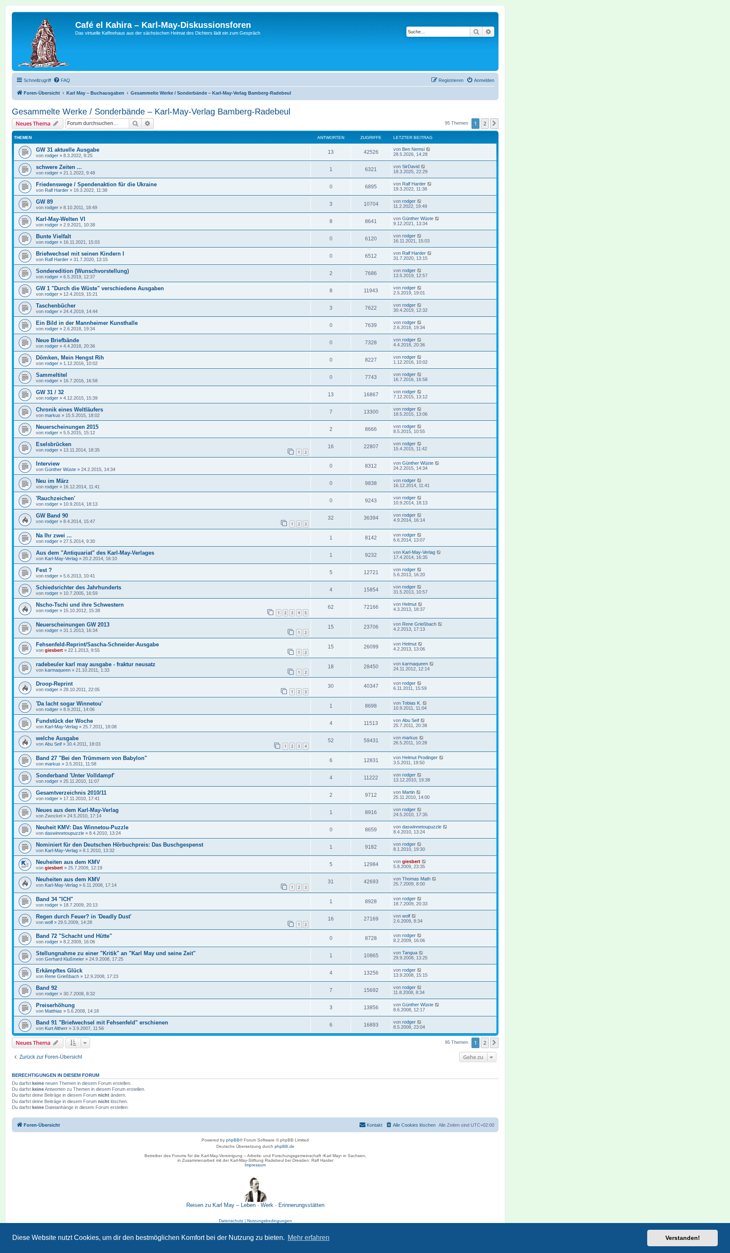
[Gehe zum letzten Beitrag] (428, 149)
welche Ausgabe (57, 738)
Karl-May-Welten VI (60, 219)
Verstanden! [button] (682, 1237)
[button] (494, 123)
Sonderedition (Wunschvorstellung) (82, 271)
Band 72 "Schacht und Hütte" (74, 936)
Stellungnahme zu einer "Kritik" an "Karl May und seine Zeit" (116, 953)
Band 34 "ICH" (54, 899)
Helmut (409, 604)
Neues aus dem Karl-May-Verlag (77, 810)
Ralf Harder (56, 190)
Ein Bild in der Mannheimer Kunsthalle (87, 323)
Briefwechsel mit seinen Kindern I (80, 254)
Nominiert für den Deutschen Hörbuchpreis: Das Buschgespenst (119, 845)
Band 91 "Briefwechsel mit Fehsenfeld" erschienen (102, 1022)
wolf (49, 922)
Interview (48, 463)
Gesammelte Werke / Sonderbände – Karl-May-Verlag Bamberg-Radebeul (151, 111)
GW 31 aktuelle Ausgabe (67, 150)
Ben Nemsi (413, 149)
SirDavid (410, 166)
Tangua (409, 952)
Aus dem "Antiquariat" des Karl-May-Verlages (95, 553)
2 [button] (484, 123)
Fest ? (44, 570)
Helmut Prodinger (420, 757)
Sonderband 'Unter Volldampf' (75, 775)
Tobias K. (411, 702)
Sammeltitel (51, 375)
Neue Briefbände (57, 340)
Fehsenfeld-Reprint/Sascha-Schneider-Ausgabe (97, 644)
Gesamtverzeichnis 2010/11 (71, 793)
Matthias (53, 1010)
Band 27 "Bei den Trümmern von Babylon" (91, 758)
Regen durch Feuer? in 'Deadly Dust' (83, 916)
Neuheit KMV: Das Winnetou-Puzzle (82, 827)
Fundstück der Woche (64, 721)
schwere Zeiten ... (59, 167)
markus (52, 415)
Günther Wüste (417, 218)
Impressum (255, 1165)
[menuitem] (61, 80)
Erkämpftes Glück (59, 970)
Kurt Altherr (56, 1028)
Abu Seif (410, 720)
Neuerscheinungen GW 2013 (72, 624)
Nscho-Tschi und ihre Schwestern (80, 605)
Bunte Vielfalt (53, 236)
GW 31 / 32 (50, 392)
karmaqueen (58, 670)
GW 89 (44, 202)
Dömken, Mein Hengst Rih (70, 357)
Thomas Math (416, 878)
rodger (51, 155)
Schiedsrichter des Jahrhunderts (78, 587)
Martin (408, 792)
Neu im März (52, 481)
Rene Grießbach (419, 623)
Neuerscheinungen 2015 (67, 427)
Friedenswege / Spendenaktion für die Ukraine (96, 184)
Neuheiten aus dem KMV (68, 862)
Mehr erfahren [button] (309, 1237)
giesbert (54, 650)
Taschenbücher (56, 305)
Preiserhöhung (55, 1005)
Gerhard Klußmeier (64, 959)
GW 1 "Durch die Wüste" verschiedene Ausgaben (100, 288)
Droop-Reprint (54, 684)
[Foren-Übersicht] (44, 41)
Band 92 (46, 988)
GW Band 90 (52, 515)
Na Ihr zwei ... (54, 535)
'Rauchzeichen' (55, 498)
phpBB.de (284, 1146)
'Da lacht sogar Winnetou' (69, 703)
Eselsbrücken (53, 444)
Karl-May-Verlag (61, 558)
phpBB (233, 1140)
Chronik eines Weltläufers (69, 409)
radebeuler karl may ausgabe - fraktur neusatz (95, 664)
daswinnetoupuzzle (64, 833)
